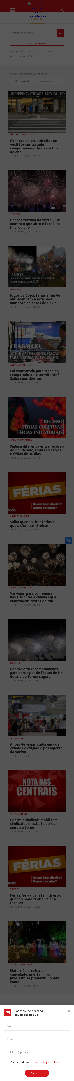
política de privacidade (46, 1062)
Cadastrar (37, 1073)
